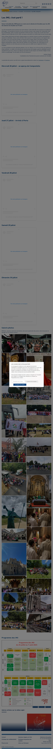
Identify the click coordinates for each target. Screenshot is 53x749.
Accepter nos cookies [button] (20, 384)
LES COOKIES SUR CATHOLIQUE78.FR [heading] (20, 364)
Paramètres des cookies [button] (18, 381)
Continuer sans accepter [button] (31, 381)
